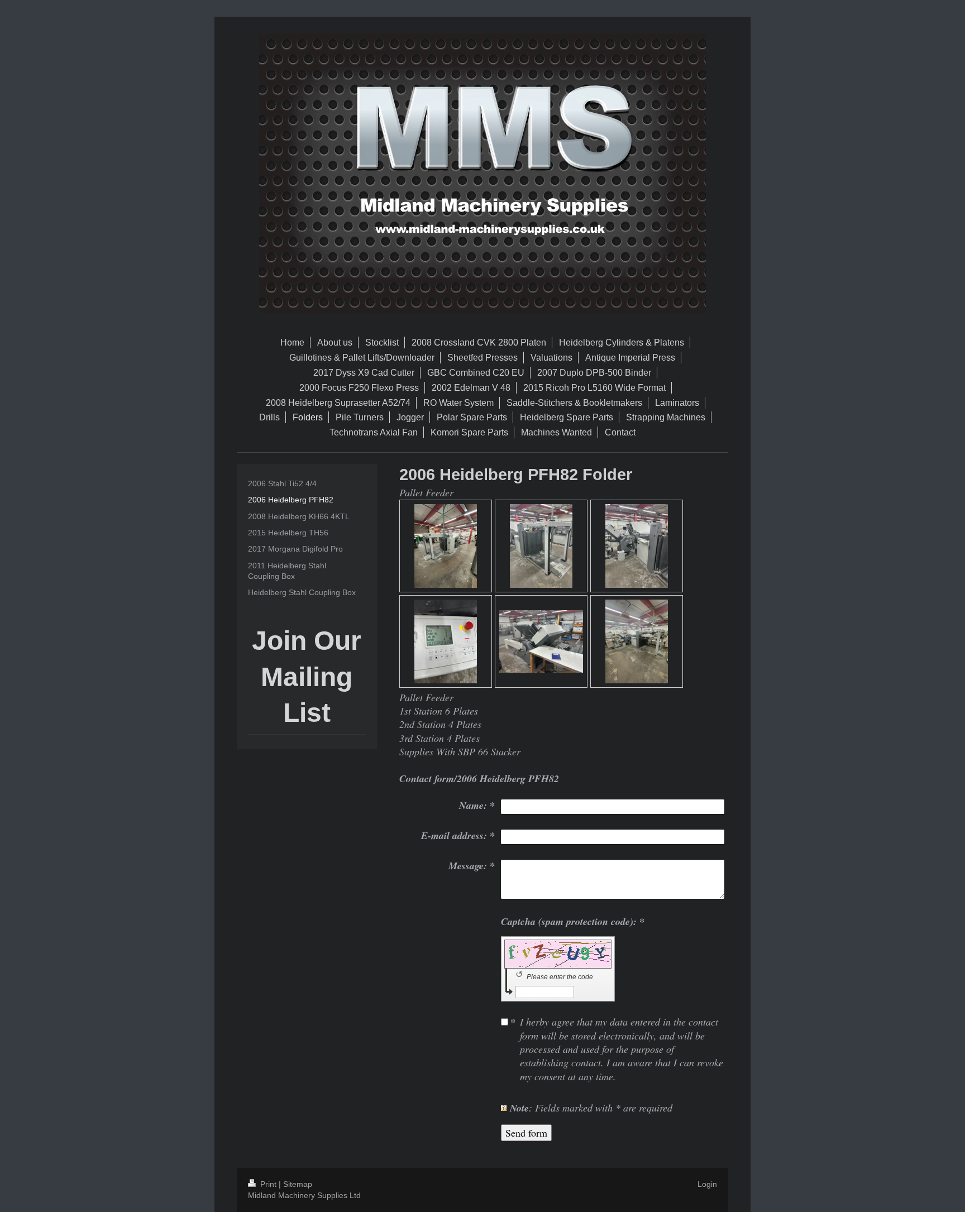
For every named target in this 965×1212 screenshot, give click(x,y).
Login (707, 1184)
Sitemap (297, 1184)
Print (268, 1184)
